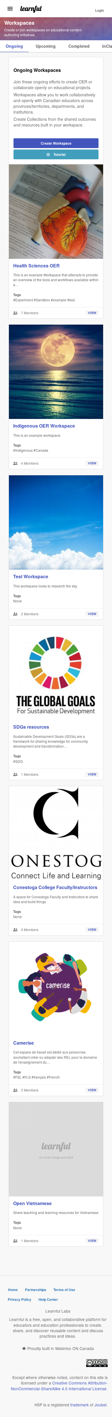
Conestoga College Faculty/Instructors (55, 887)
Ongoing (14, 46)
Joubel (100, 1405)
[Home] (31, 8)
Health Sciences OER (36, 265)
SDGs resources (31, 726)
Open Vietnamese (32, 1203)
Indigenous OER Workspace (44, 425)
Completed (79, 46)
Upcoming (46, 46)
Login (99, 10)
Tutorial (59, 154)
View (92, 313)
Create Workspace (56, 143)
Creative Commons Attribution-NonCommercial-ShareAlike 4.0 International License (59, 1385)
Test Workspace (30, 576)
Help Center (48, 1299)
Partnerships (35, 1289)
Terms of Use (64, 1289)
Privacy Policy (19, 1299)
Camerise (23, 1042)
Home (13, 1289)
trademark (79, 1405)
